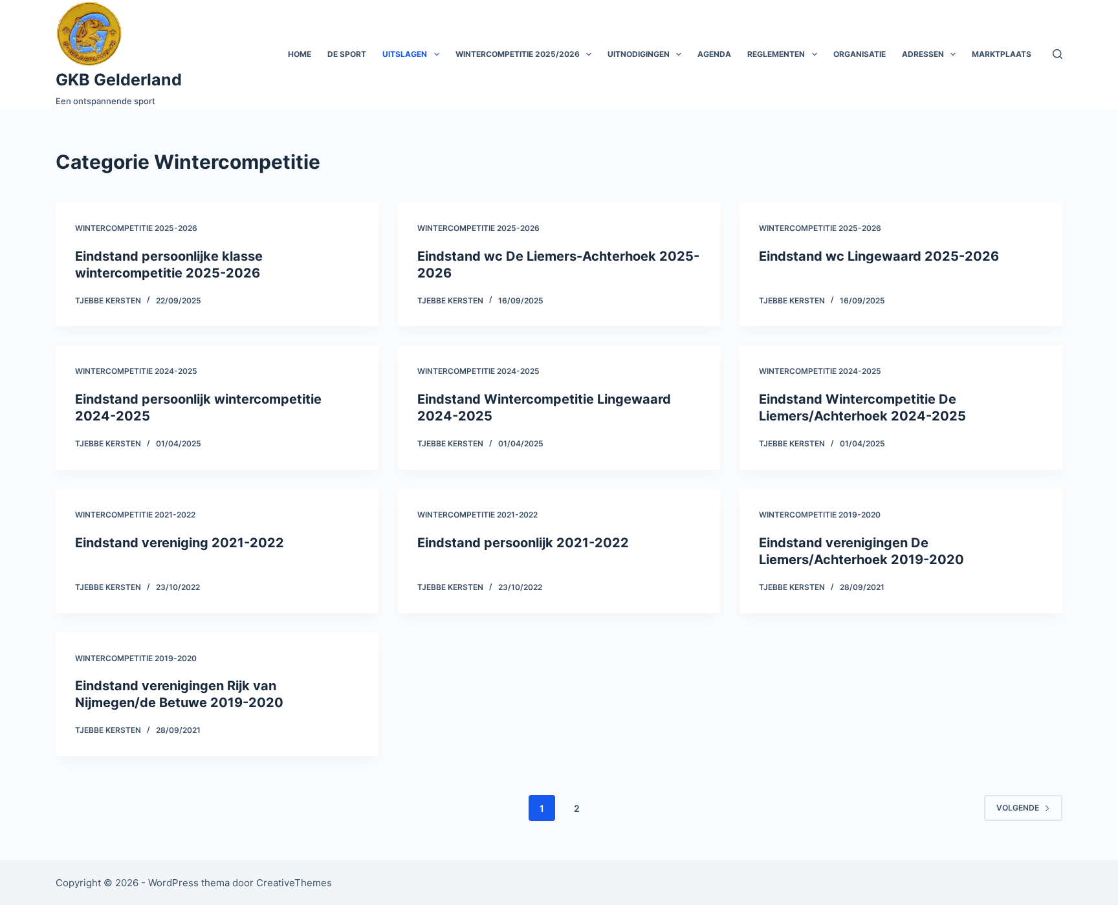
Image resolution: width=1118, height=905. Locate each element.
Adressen (923, 54)
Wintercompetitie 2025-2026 (136, 228)
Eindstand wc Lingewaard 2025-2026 (879, 256)
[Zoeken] (1057, 54)
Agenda (714, 54)
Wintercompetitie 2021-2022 (135, 514)
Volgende (1017, 807)
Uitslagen (404, 54)
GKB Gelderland (119, 79)
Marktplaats (1001, 54)
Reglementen (776, 54)
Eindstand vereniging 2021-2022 (179, 543)
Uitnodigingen (639, 54)
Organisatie (859, 54)
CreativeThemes (294, 883)
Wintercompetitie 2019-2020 (820, 514)
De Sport (346, 54)
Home (299, 54)
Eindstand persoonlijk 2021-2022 (523, 543)
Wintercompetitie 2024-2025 (136, 371)
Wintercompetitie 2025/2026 (517, 54)
